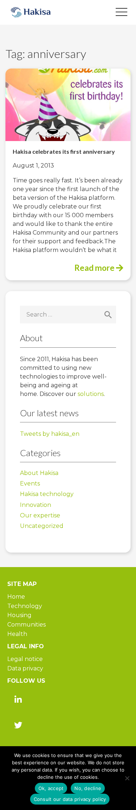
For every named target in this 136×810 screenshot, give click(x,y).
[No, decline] (127, 778)
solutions (91, 393)
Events (30, 483)
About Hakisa (39, 473)
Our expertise (40, 515)
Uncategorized (41, 525)
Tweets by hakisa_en (49, 433)
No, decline (87, 788)
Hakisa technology (47, 494)
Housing (19, 615)
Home (16, 596)
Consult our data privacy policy (70, 799)
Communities (26, 624)
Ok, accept (51, 788)
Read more (95, 268)
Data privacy (25, 668)
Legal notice (25, 659)
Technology (24, 606)
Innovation (35, 504)
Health (17, 634)
